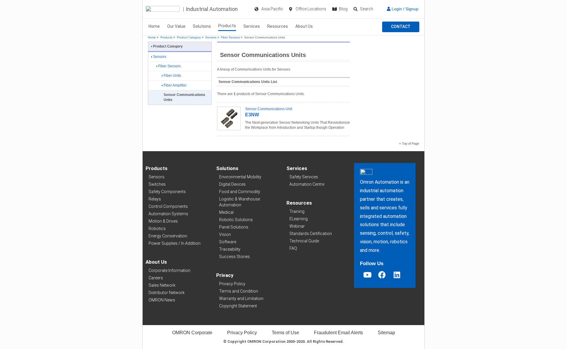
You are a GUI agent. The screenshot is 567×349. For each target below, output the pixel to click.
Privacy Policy (232, 283)
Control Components (168, 206)
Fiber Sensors (230, 37)
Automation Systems (168, 213)
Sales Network (162, 285)
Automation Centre (306, 184)
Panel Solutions (233, 227)
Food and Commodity (239, 191)
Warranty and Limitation (241, 298)
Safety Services (303, 176)
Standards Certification (310, 233)
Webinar (297, 226)
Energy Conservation (168, 236)
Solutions (202, 26)
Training (296, 211)
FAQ (293, 248)
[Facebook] (382, 274)
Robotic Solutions (236, 219)
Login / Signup (404, 8)
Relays (155, 199)
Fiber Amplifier (175, 85)
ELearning (298, 218)
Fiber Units (172, 76)
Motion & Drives (163, 221)
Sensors (210, 37)
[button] (400, 27)
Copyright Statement (238, 306)
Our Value (176, 26)
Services (251, 26)
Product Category (189, 37)
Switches (157, 184)
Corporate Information (169, 270)
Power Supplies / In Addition (175, 243)
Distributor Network (167, 292)
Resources (277, 26)
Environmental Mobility (240, 176)
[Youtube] (367, 274)
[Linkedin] (397, 274)
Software (227, 241)
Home (154, 26)
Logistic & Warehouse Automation (239, 202)
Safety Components (167, 191)
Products (227, 25)
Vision (225, 234)
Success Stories (234, 256)
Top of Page (410, 143)
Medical (226, 212)
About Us (304, 26)
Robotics (157, 228)
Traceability (229, 249)
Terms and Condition (238, 291)
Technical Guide (304, 241)
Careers (156, 277)
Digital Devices (232, 184)
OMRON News (162, 300)
